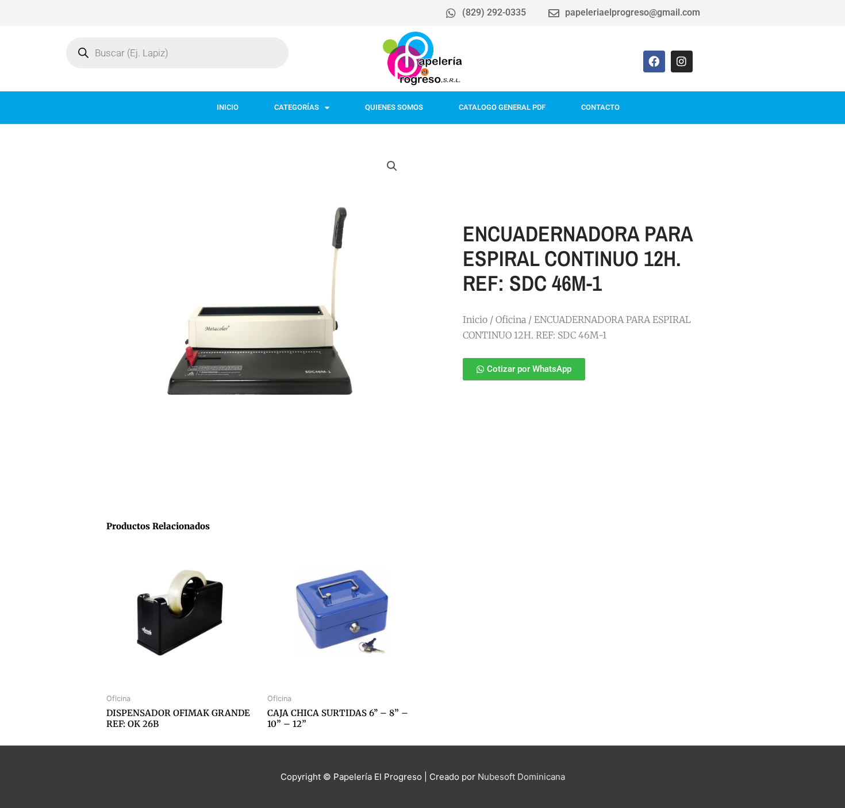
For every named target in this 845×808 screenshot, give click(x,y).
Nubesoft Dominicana (521, 776)
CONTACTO (600, 107)
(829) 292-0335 (494, 12)
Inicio (475, 319)
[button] (392, 166)
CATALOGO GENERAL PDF (502, 107)
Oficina (511, 319)
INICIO (228, 107)
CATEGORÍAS (296, 107)
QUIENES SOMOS (394, 107)
